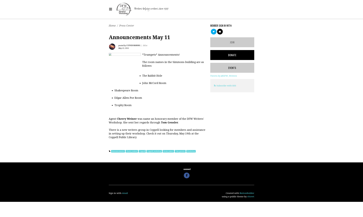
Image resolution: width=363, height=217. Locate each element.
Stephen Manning (133, 45)
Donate (232, 55)
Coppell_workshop (154, 151)
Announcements (118, 151)
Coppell (142, 151)
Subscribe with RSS (226, 85)
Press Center (126, 25)
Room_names (168, 151)
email (125, 193)
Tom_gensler (180, 151)
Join (232, 42)
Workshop (191, 151)
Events (232, 68)
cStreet (250, 196)
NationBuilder (247, 193)
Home (112, 25)
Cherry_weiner (131, 151)
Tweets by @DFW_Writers (223, 76)
